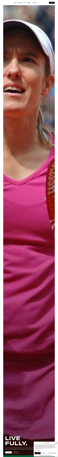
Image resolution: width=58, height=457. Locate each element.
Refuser (44, 453)
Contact (51, 2)
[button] (56, 442)
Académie (20, 2)
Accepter (37, 453)
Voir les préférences (52, 453)
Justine (15, 2)
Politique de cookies (41, 455)
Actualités (34, 2)
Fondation (29, 2)
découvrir (8, 452)
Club (24, 2)
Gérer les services (37, 450)
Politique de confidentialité (48, 455)
